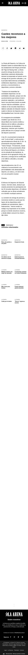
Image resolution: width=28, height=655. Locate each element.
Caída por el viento (6, 301)
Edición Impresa (9, 225)
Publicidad (16, 650)
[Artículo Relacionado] (7, 234)
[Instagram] (14, 637)
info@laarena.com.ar (19, 632)
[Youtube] (22, 637)
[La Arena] (14, 3)
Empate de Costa (19, 242)
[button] (7, 48)
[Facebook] (10, 637)
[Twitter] (18, 637)
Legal (5, 650)
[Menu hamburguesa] (2, 3)
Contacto (22, 650)
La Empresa (10, 650)
